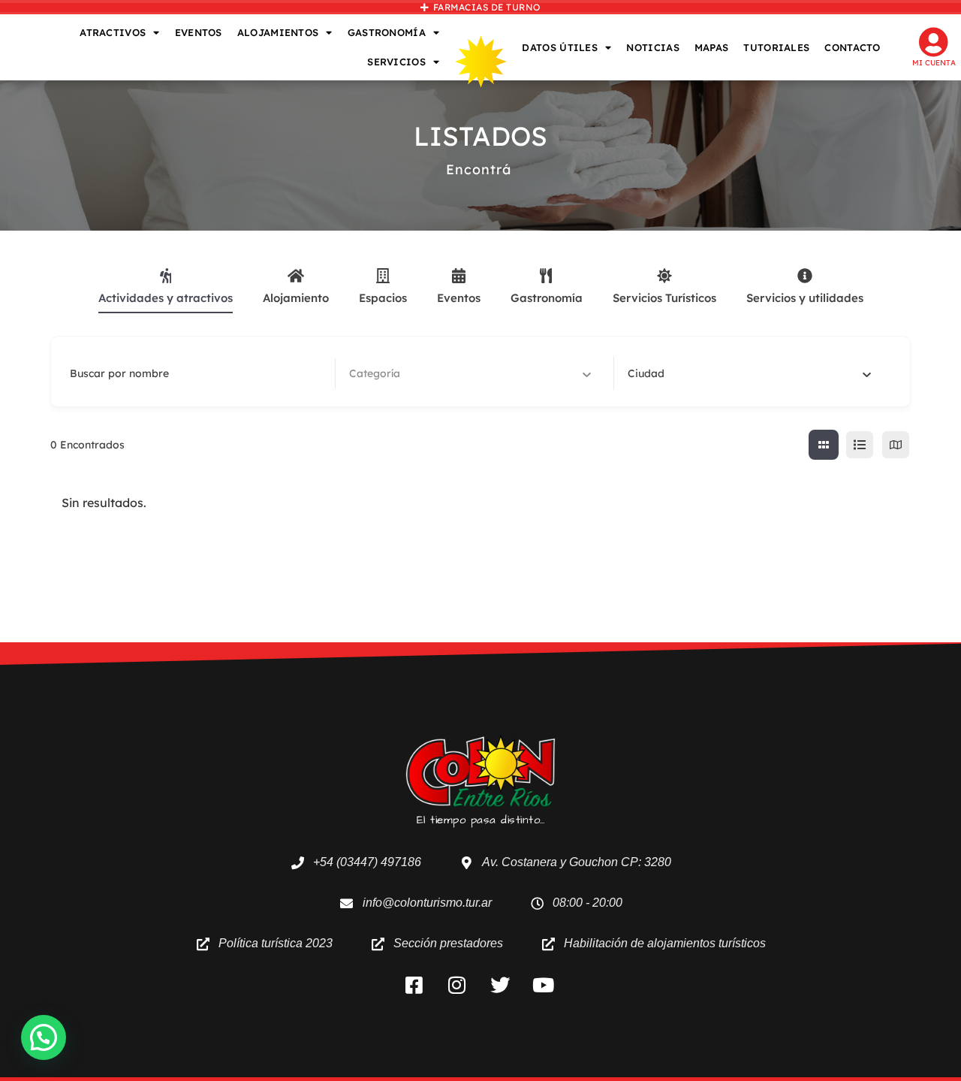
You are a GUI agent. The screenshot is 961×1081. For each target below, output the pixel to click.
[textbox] (646, 373)
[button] (43, 1037)
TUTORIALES (776, 47)
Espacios (383, 298)
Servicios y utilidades (804, 298)
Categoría (374, 373)
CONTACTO (852, 47)
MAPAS (711, 47)
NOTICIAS (652, 47)
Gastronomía (547, 298)
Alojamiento (296, 298)
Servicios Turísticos (664, 298)
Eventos (458, 298)
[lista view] (860, 445)
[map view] (896, 445)
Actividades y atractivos (165, 298)
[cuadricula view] (824, 445)
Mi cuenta (934, 63)
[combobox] (749, 373)
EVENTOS (198, 32)
